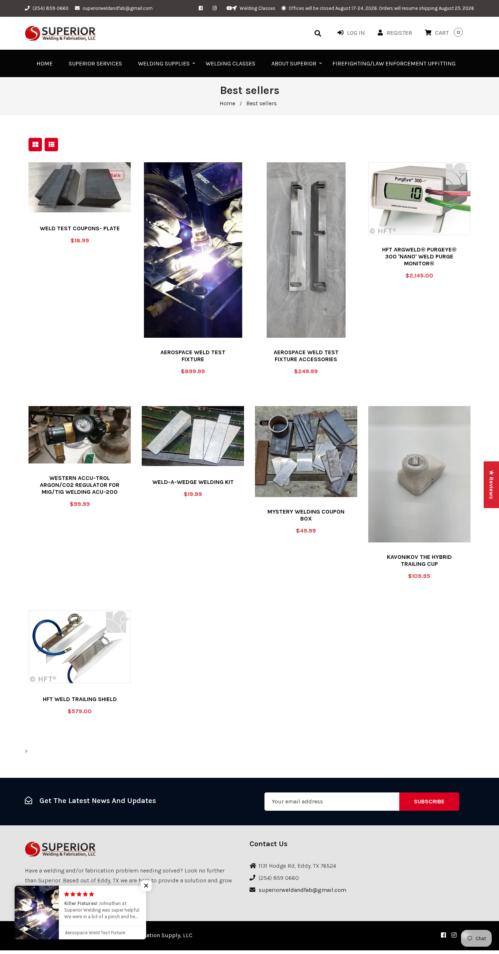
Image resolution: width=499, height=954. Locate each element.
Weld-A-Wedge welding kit (193, 481)
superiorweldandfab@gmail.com (118, 8)
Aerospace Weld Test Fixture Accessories (306, 356)
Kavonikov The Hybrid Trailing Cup (419, 560)
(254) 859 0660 (279, 877)
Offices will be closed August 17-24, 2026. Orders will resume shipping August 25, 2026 (380, 8)
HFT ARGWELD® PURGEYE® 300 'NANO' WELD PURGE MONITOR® (419, 256)
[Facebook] (202, 8)
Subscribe (429, 801)
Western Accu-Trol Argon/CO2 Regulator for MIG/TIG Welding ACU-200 (79, 484)
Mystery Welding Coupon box (305, 515)
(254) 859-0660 (51, 8)
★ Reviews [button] (491, 484)
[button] (146, 885)
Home (227, 103)
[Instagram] (216, 8)
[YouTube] (229, 8)
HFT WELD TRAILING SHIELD (80, 699)
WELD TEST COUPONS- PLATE (80, 228)
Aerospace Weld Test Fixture (192, 356)
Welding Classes (257, 8)
